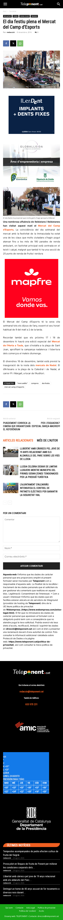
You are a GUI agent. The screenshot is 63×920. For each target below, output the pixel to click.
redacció (11, 32)
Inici (4, 11)
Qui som (9, 907)
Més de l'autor (47, 440)
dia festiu (46, 383)
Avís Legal (30, 907)
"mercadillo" (22, 383)
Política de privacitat (46, 907)
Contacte (19, 907)
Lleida (15, 16)
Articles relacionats (18, 440)
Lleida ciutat (24, 16)
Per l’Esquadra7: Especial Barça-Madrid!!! (46, 425)
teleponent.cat (24, 629)
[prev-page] (5, 503)
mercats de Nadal (46, 365)
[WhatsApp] (20, 43)
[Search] (58, 4)
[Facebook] (6, 43)
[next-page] (10, 503)
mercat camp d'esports (14, 387)
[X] (13, 43)
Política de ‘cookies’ (27, 911)
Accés (41, 911)
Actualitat (7, 16)
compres (35, 383)
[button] (5, 4)
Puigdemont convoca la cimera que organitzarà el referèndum (17, 426)
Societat (12, 11)
